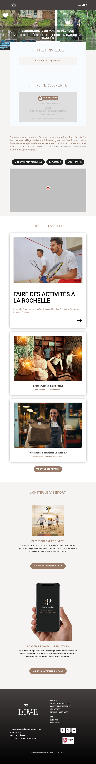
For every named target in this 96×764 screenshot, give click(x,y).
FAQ (51, 717)
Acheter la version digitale (48, 671)
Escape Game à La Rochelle (48, 385)
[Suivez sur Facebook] (62, 730)
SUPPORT (54, 720)
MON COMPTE (56, 723)
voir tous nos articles (48, 469)
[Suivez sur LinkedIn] (74, 730)
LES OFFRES (55, 709)
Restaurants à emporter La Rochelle (48, 452)
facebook (56, 162)
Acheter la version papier (48, 566)
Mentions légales (18, 735)
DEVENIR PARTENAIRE (59, 712)
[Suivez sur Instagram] (68, 730)
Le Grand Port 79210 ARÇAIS (29, 162)
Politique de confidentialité (23, 738)
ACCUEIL (53, 700)
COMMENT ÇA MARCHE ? (60, 703)
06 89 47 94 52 (76, 162)
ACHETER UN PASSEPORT (60, 706)
